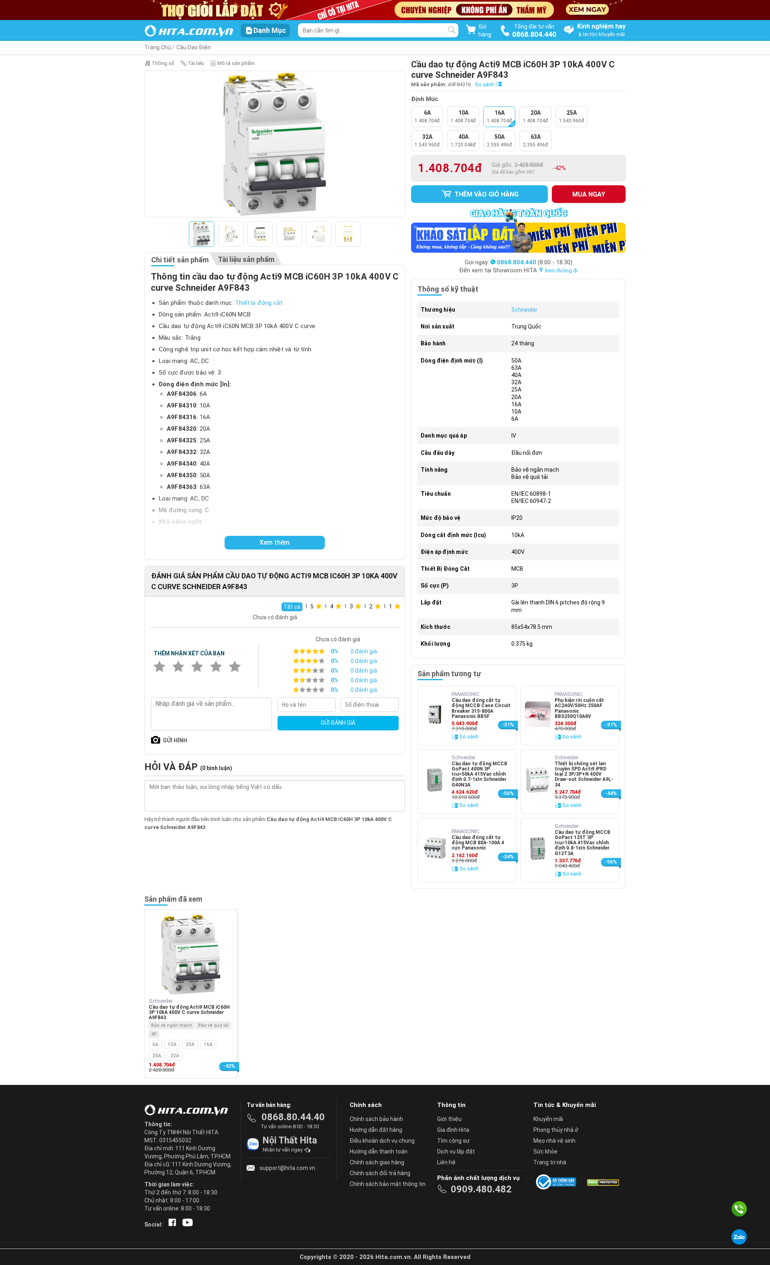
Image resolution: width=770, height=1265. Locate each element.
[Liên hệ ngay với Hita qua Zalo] (739, 1237)
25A (156, 1055)
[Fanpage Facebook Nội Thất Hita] (170, 1224)
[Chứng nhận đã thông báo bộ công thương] (557, 1182)
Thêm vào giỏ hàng (486, 194)
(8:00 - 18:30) (534, 262)
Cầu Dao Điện (193, 47)
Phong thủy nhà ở (555, 1130)
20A (190, 1044)
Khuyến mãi (548, 1119)
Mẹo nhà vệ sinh (554, 1140)
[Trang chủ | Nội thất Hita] (188, 31)
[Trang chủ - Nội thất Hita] (188, 1110)
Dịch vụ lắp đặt (456, 1151)
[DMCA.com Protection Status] (602, 1182)
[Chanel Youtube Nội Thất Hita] (186, 1224)
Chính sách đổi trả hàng (380, 1173)
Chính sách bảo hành (376, 1119)
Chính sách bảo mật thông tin (388, 1184)
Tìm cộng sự (453, 1140)
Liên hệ (446, 1162)
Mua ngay (588, 194)
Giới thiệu (449, 1119)
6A (155, 1044)
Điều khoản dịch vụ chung (382, 1140)
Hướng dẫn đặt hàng (376, 1130)
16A (208, 1044)
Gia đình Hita (453, 1130)
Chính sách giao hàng (377, 1162)
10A (172, 1044)
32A (174, 1055)
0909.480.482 (481, 1189)
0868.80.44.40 (293, 1117)
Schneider (524, 309)
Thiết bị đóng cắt (258, 302)
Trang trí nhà (549, 1162)
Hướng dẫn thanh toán (378, 1151)
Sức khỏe (545, 1151)
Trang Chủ (157, 47)
